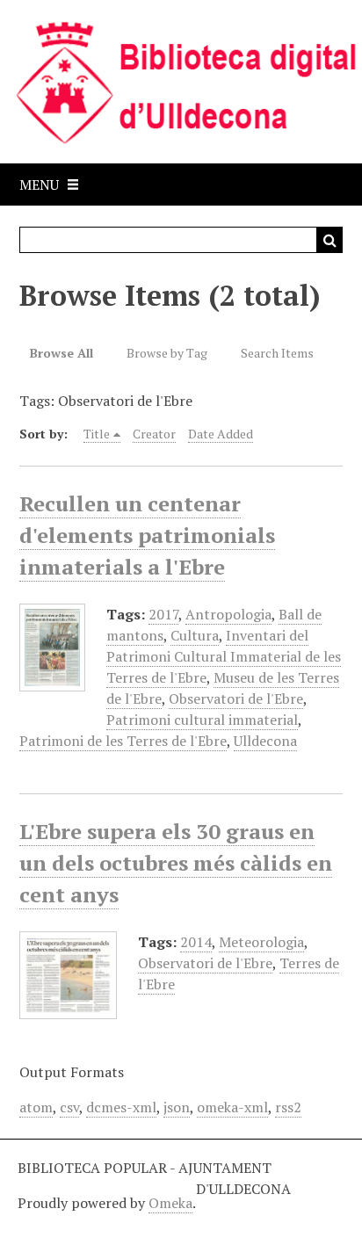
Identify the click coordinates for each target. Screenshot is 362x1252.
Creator (154, 433)
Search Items (277, 352)
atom (36, 1107)
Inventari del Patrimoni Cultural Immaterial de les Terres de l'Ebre (223, 656)
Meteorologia (261, 942)
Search (329, 240)
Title (96, 433)
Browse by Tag (167, 352)
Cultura (194, 635)
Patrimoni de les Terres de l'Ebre (123, 740)
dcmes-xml (121, 1107)
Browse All (61, 352)
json (176, 1107)
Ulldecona (265, 740)
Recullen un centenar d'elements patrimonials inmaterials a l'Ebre (147, 535)
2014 (196, 942)
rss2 (288, 1107)
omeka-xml (232, 1107)
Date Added (220, 433)
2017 (163, 614)
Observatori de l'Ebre (236, 698)
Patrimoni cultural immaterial (202, 719)
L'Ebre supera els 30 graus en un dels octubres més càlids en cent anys (175, 862)
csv (69, 1107)
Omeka (170, 1202)
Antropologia (228, 614)
